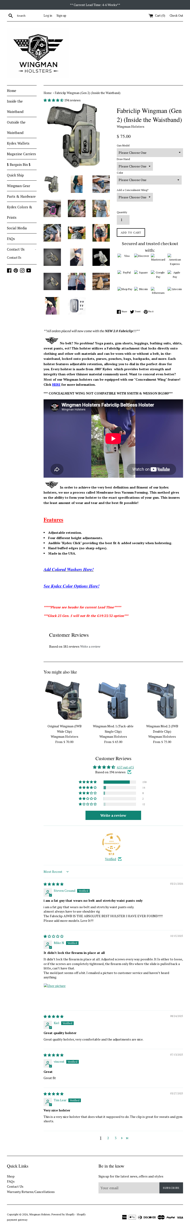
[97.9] (111, 842)
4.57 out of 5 (125, 767)
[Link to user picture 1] (55, 994)
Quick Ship (15, 175)
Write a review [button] (113, 815)
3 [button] (115, 1138)
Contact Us (21, 249)
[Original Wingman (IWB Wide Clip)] (65, 701)
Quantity (122, 212)
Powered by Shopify (63, 1214)
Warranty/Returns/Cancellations (31, 1192)
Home (11, 90)
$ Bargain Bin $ (19, 164)
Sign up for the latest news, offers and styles (130, 1176)
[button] (54, 100)
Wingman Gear (18, 185)
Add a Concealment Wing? (132, 190)
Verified (110, 859)
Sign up (61, 16)
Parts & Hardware (21, 196)
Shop (11, 1176)
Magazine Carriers (21, 154)
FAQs (11, 238)
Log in (48, 16)
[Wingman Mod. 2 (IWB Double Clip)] (162, 701)
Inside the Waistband (15, 106)
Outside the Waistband (16, 127)
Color (120, 172)
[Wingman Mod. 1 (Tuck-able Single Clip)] (113, 701)
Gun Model (123, 145)
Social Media (17, 228)
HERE (56, 384)
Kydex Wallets (18, 143)
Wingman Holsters (39, 1214)
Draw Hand (123, 159)
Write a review (90, 646)
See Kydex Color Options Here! (71, 586)
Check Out (176, 16)
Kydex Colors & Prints (19, 212)
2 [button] (108, 1138)
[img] (53, 884)
